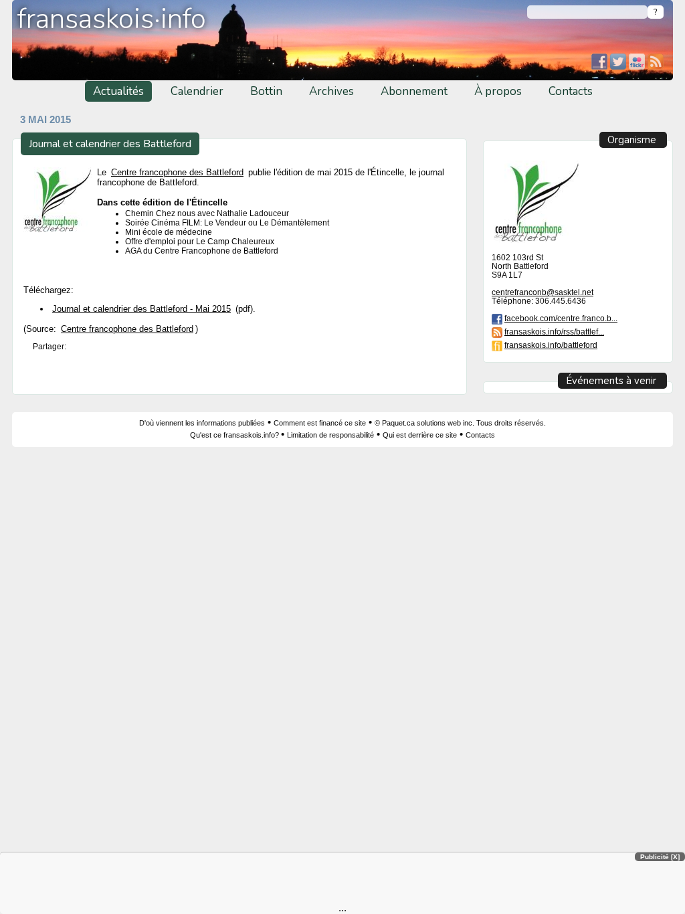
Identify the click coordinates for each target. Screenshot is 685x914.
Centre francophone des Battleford (177, 172)
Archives (331, 91)
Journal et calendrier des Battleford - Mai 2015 (141, 309)
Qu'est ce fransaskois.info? (235, 435)
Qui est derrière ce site (420, 435)
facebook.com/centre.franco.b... (560, 318)
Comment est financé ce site (320, 423)
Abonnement (414, 91)
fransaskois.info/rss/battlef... (554, 331)
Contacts (571, 91)
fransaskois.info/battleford (550, 345)
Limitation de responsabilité (330, 435)
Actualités (118, 91)
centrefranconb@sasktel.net (542, 292)
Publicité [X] (660, 856)
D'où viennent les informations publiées (202, 423)
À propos (498, 91)
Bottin (266, 91)
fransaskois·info (111, 19)
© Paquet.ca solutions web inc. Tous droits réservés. (460, 423)
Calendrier (197, 91)
